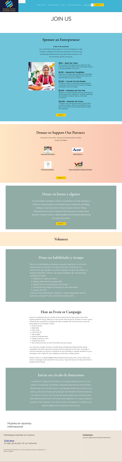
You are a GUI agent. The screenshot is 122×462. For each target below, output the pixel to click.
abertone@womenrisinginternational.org (73, 214)
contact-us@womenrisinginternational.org (96, 437)
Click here (9, 440)
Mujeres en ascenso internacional (19, 425)
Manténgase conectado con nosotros (19, 435)
